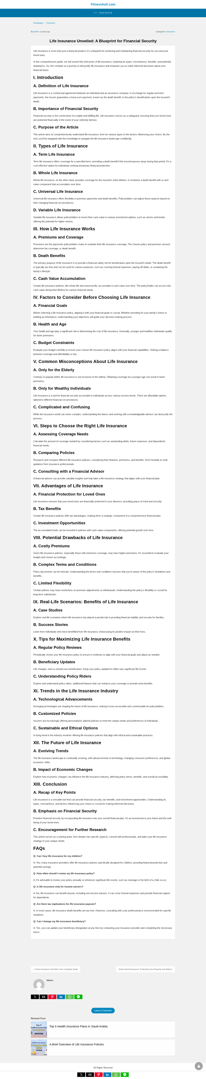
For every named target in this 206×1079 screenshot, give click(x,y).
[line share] (78, 998)
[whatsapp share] (70, 998)
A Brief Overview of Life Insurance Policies (76, 1044)
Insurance (51, 23)
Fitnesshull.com (103, 4)
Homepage (38, 23)
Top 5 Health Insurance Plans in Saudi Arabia (78, 1026)
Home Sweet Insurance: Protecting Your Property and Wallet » (146, 969)
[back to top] (199, 1066)
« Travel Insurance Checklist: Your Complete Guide (55, 969)
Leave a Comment (103, 1010)
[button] (103, 13)
